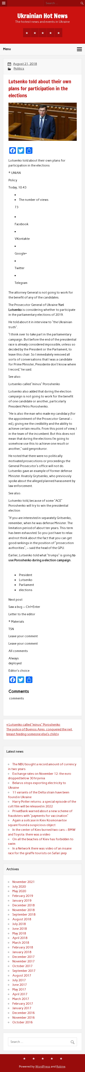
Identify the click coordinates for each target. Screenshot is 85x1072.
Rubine (60, 1066)
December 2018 (23, 905)
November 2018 (23, 910)
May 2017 (19, 989)
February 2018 (22, 947)
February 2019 (22, 896)
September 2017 (23, 971)
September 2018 (23, 914)
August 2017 (21, 975)
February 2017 (22, 1003)
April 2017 (19, 994)
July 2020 (19, 886)
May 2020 (19, 891)
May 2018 (19, 933)
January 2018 (21, 952)
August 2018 (21, 919)
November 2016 (23, 1017)
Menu (7, 49)
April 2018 (19, 938)
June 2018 (19, 929)
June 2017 (19, 985)
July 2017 (19, 980)
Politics (19, 68)
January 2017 (21, 1008)
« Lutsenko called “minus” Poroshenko (33, 725)
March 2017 (20, 999)
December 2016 (23, 1013)
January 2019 (21, 900)
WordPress (42, 1066)
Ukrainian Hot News (42, 15)
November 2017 (23, 961)
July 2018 (19, 924)
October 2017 (22, 966)
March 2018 (20, 943)
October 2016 (22, 1022)
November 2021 (23, 882)
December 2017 (23, 957)
